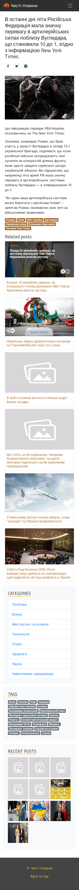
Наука (17, 664)
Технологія (20, 634)
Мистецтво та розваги (30, 624)
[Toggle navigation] (70, 6)
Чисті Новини (23, 5)
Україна (23, 701)
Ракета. (13, 719)
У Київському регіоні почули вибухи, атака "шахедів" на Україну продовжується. (38, 519)
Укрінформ (39, 724)
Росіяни (10, 219)
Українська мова (16, 224)
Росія (21, 219)
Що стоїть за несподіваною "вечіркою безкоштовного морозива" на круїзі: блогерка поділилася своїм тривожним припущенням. (36, 460)
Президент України (20, 728)
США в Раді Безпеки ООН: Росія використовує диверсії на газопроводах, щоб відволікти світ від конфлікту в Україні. (39, 573)
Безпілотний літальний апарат (39, 719)
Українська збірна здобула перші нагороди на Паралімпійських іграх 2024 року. (38, 343)
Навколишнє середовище (32, 674)
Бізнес (17, 614)
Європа (53, 715)
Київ (33, 701)
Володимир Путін (19, 724)
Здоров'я (19, 654)
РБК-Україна (34, 219)
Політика (19, 604)
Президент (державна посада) (28, 715)
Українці (43, 701)
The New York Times (18, 228)
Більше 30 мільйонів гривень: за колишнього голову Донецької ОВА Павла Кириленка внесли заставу (38, 286)
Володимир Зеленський (23, 710)
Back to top (40, 876)
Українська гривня (46, 728)
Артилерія (51, 219)
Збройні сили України (22, 706)
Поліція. (14, 733)
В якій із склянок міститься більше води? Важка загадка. (37, 399)
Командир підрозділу (42, 224)
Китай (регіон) (30, 733)
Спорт (17, 644)
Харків (46, 733)
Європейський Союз (52, 710)
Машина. (54, 724)
